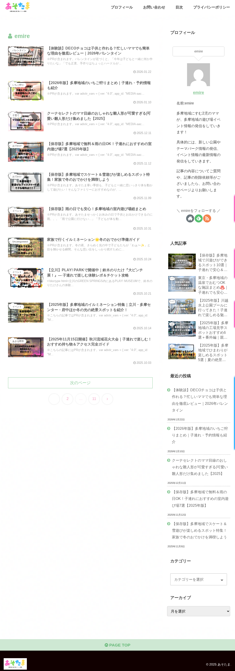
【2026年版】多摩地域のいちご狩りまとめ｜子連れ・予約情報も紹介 (200, 435)
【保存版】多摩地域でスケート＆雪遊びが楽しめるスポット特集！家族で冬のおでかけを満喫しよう (199, 530)
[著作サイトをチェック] (190, 218)
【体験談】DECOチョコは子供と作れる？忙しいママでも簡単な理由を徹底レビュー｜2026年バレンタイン (200, 400)
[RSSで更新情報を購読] (207, 218)
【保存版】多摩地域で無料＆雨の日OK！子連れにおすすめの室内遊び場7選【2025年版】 (200, 498)
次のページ (80, 383)
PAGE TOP (119, 645)
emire (198, 92)
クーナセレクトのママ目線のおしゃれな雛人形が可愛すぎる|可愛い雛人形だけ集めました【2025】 (200, 467)
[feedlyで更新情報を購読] (199, 218)
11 (94, 399)
